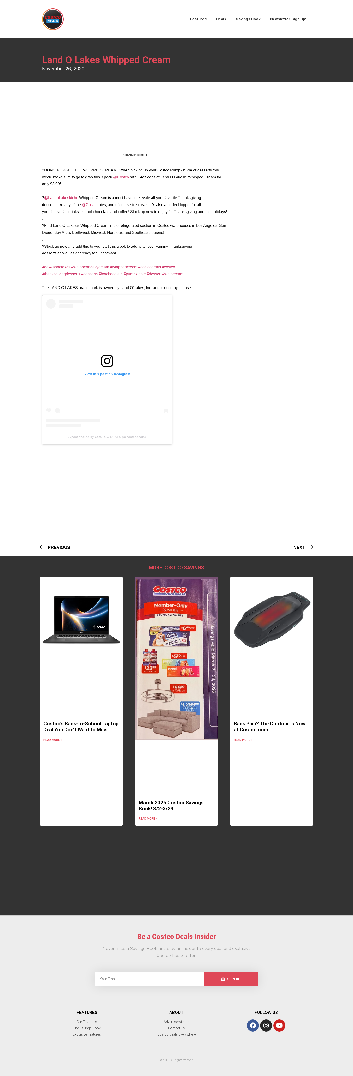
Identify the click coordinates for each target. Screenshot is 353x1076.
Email (187, 1028)
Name (188, 1007)
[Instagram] (266, 942)
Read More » (52, 656)
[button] (2, 995)
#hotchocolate (111, 191)
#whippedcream (123, 184)
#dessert (154, 191)
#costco (168, 184)
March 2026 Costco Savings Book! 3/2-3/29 (171, 722)
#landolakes (59, 184)
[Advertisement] (135, 34)
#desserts (89, 191)
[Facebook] (253, 942)
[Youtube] (279, 942)
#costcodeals (149, 184)
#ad (45, 184)
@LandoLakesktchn (61, 115)
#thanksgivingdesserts (61, 191)
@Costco (121, 94)
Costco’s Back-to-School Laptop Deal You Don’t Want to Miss (81, 643)
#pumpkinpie (135, 191)
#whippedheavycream (90, 184)
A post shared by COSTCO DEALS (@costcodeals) (107, 353)
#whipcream (172, 191)
